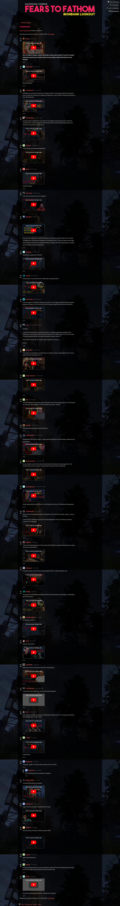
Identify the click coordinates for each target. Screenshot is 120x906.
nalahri (27, 876)
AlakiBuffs (28, 542)
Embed (39, 904)
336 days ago (38, 435)
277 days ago (35, 252)
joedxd (27, 169)
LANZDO (28, 737)
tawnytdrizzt (29, 350)
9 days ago (33, 38)
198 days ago (35, 145)
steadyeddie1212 (30, 486)
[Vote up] (21, 39)
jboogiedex (28, 252)
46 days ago (38, 90)
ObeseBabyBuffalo (30, 617)
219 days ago (33, 169)
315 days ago (39, 375)
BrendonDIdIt (29, 66)
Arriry (27, 712)
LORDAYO (28, 827)
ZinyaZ (27, 38)
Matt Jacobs (29, 193)
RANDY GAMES (30, 780)
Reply (24, 62)
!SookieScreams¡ (30, 511)
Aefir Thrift (29, 216)
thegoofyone (29, 761)
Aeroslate (28, 425)
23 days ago (36, 66)
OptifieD (28, 275)
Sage (27, 399)
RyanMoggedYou (30, 435)
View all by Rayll (28, 904)
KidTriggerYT (29, 804)
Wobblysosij (29, 568)
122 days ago (38, 117)
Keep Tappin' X (29, 299)
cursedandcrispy (30, 90)
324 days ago (35, 425)
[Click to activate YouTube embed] (34, 48)
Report (35, 904)
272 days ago (35, 216)
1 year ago (38, 461)
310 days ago (36, 350)
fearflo (27, 641)
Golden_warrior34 (30, 375)
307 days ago (33, 325)
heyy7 (27, 325)
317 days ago (32, 399)
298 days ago (37, 299)
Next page (51, 34)
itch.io (22, 904)
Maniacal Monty (30, 117)
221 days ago (36, 193)
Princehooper (29, 664)
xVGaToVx (28, 145)
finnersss (28, 854)
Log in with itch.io (25, 30)
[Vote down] (21, 40)
